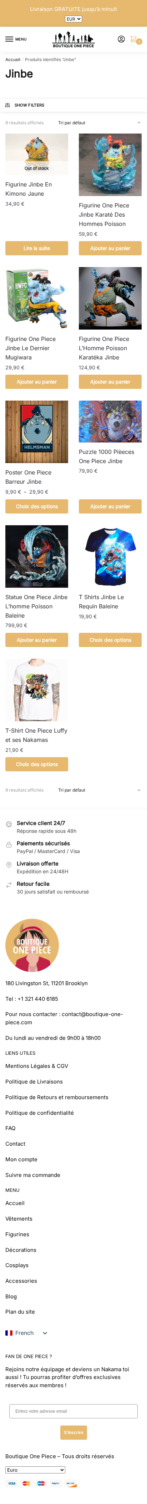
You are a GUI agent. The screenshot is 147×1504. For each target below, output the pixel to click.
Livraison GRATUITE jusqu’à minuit (73, 9)
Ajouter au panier (110, 248)
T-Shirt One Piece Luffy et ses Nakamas (36, 735)
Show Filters (30, 105)
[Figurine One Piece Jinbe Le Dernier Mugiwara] (36, 298)
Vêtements (18, 1218)
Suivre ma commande (32, 1175)
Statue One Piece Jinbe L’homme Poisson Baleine (36, 606)
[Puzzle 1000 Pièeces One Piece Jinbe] (110, 421)
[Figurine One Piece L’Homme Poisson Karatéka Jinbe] (110, 298)
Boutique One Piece (30, 1456)
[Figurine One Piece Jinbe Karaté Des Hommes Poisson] (110, 165)
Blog (11, 1296)
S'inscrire (73, 1432)
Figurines (17, 1234)
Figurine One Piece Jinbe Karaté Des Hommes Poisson (104, 214)
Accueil (12, 59)
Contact (15, 1143)
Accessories (21, 1280)
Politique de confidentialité (39, 1112)
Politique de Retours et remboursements (56, 1097)
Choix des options (37, 506)
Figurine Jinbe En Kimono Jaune (28, 189)
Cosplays (17, 1265)
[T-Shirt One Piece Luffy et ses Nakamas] (36, 690)
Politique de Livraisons (34, 1081)
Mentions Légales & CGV (36, 1066)
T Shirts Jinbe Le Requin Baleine (101, 601)
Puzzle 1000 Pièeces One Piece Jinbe (106, 456)
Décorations (20, 1250)
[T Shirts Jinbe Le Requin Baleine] (110, 556)
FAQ (10, 1128)
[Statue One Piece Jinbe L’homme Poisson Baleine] (36, 556)
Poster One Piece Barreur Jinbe (28, 477)
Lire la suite (37, 248)
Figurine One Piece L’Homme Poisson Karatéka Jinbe (104, 348)
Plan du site (20, 1311)
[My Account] (121, 39)
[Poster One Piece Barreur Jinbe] (36, 432)
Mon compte (21, 1159)
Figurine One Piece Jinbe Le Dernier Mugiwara (30, 348)
